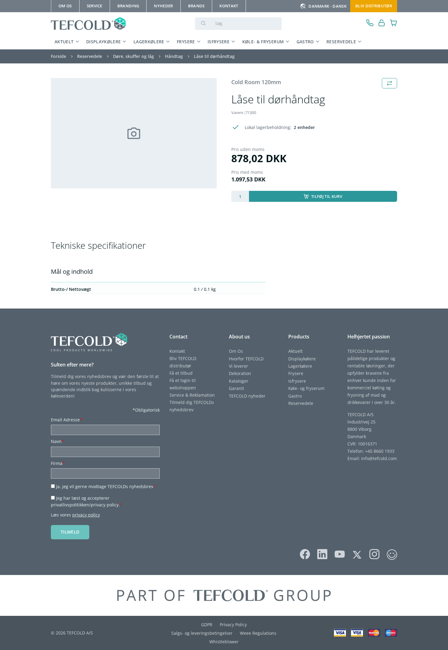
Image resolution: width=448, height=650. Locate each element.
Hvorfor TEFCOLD (246, 359)
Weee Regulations (258, 633)
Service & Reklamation (192, 395)
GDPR (206, 624)
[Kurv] (393, 24)
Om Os (236, 351)
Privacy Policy (233, 624)
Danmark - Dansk (327, 6)
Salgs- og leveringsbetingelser (202, 633)
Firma (58, 463)
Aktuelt (64, 42)
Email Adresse (66, 420)
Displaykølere (103, 42)
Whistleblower (224, 642)
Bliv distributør (373, 6)
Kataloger (238, 381)
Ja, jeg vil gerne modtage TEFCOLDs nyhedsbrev (106, 486)
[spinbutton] (240, 196)
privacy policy (86, 515)
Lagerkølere (148, 42)
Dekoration (240, 373)
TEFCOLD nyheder (247, 396)
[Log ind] (381, 24)
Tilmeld (70, 532)
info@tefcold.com (379, 458)
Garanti (236, 388)
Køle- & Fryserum (263, 42)
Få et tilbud (181, 373)
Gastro (305, 42)
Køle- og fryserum (306, 388)
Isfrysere (218, 42)
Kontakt (177, 351)
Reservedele (341, 42)
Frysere (186, 42)
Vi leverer (238, 366)
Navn (57, 441)
